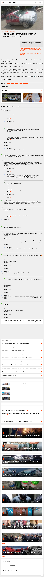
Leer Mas (3, 491)
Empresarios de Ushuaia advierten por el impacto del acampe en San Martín (24, 397)
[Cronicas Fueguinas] (12, 3)
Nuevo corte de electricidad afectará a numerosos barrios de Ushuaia (19, 541)
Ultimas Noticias (12, 31)
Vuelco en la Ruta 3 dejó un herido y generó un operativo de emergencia (24, 388)
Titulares (6, 31)
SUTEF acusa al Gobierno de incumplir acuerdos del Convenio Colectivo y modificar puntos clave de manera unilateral (30, 49)
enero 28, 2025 (9, 314)
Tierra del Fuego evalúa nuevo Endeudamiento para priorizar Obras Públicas (31, 99)
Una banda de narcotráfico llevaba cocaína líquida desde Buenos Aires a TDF (21, 488)
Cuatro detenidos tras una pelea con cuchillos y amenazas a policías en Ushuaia (22, 501)
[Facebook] (3, 570)
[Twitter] (11, 570)
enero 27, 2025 (12, 121)
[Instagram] (5, 570)
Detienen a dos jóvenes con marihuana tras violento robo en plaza (11, 99)
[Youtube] (8, 570)
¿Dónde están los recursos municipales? (12, 514)
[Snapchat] (14, 570)
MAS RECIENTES (5, 379)
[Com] (16, 570)
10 (4, 550)
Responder (6, 111)
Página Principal (12, 565)
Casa (2, 31)
